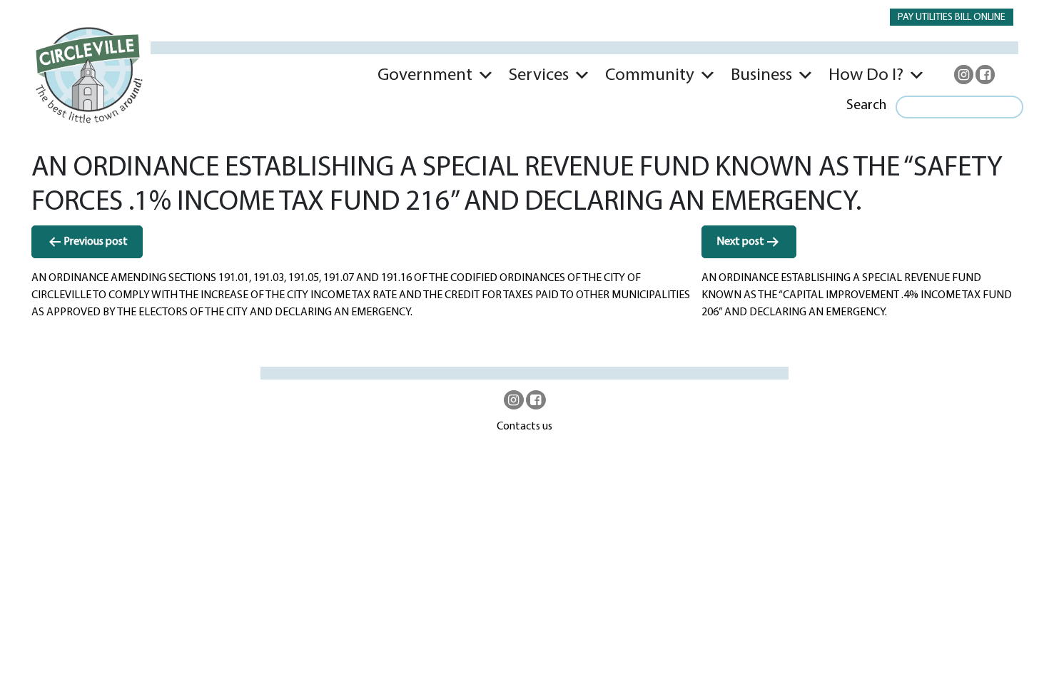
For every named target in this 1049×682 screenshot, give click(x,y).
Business (761, 75)
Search (866, 105)
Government (424, 75)
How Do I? (865, 75)
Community (649, 75)
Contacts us (524, 426)
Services (539, 75)
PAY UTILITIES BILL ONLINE (951, 17)
